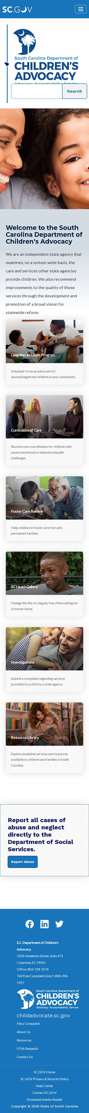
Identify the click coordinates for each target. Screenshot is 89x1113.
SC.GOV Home (44, 1072)
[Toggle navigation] (81, 9)
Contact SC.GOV (44, 1092)
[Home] (45, 42)
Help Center (44, 1086)
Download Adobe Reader (45, 1099)
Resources (24, 1040)
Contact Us (25, 1057)
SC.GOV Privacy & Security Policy (44, 1079)
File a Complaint (28, 1023)
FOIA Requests (27, 1048)
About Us (23, 1032)
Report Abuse (22, 862)
